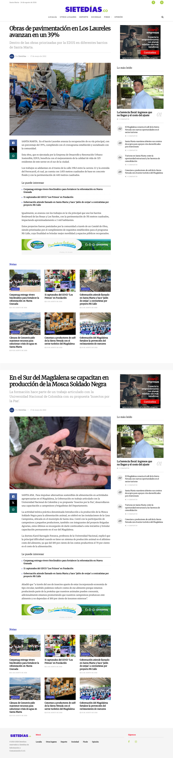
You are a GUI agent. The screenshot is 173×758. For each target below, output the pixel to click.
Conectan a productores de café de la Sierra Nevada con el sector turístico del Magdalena (60, 340)
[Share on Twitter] (13, 149)
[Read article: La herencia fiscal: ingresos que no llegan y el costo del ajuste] (140, 92)
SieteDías (22, 56)
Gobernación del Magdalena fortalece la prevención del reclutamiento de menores (94, 340)
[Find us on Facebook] (153, 2)
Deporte (83, 17)
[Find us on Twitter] (157, 2)
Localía (52, 17)
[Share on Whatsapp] (13, 156)
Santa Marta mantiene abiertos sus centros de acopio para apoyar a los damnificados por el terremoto (143, 144)
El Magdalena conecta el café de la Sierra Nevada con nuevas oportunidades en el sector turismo (142, 130)
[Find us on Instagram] (162, 2)
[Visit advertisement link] (66, 244)
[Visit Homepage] (86, 9)
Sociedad (96, 17)
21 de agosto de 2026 (19, 307)
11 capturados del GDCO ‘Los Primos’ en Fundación (48, 197)
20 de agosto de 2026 (19, 350)
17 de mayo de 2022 (38, 56)
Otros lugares (68, 17)
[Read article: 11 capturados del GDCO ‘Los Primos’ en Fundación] (60, 281)
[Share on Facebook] (13, 143)
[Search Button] (163, 17)
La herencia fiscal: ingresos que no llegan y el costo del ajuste (134, 114)
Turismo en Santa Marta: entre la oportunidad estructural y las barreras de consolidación (142, 158)
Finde (107, 17)
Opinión (118, 17)
